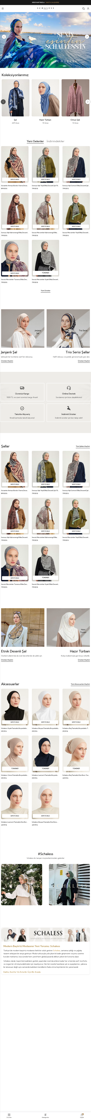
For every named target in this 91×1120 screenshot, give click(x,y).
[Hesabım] (88, 8)
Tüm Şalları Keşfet (83, 446)
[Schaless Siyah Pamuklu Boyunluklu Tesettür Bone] (15, 707)
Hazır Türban (45, 120)
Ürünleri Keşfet (7, 361)
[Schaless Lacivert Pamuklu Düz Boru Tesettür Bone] (15, 800)
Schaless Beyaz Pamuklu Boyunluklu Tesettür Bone (50, 728)
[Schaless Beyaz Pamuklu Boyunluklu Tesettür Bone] (45, 707)
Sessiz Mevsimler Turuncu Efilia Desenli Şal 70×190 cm (20, 279)
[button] (4, 36)
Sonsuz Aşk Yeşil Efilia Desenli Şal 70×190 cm (48, 186)
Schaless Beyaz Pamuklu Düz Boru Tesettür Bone (50, 822)
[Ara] (83, 8)
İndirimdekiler (55, 141)
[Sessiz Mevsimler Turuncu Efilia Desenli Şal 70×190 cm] (15, 258)
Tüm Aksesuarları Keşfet (80, 684)
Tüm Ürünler (45, 291)
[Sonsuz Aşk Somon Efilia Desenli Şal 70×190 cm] (76, 164)
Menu (3, 8)
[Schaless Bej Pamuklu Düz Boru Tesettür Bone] (76, 754)
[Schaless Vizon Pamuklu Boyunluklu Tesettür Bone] (15, 754)
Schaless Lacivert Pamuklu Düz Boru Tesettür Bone (20, 822)
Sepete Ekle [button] (15, 179)
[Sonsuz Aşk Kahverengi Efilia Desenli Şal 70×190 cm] (15, 211)
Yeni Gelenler (35, 141)
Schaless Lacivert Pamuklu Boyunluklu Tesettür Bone (51, 775)
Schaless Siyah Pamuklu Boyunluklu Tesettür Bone (19, 728)
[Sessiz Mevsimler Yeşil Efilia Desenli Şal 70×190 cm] (76, 211)
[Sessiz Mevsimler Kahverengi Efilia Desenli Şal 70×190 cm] (45, 211)
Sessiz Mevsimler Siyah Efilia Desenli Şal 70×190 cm (50, 279)
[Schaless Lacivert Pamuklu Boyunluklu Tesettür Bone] (45, 754)
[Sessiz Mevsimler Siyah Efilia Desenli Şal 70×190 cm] (45, 258)
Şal (15, 120)
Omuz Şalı (75, 120)
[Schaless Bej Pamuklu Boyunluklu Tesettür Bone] (76, 707)
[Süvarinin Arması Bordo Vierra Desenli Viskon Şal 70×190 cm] (15, 164)
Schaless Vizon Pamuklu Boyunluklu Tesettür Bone (19, 775)
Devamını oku (45, 273)
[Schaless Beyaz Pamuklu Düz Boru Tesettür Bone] (45, 800)
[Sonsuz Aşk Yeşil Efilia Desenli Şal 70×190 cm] (45, 164)
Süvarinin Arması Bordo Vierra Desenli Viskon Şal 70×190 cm (23, 186)
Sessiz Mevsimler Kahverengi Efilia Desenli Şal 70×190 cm (53, 233)
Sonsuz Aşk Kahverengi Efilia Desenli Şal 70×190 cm (20, 233)
